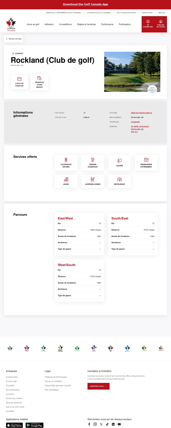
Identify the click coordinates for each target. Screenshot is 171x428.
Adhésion (49, 24)
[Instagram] (95, 424)
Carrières (10, 394)
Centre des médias (14, 398)
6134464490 (135, 122)
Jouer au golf (33, 24)
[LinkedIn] (113, 424)
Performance (107, 24)
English (161, 13)
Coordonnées (12, 377)
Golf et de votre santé (15, 406)
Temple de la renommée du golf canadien (63, 13)
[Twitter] (101, 424)
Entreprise (11, 371)
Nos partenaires (13, 389)
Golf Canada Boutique (126, 13)
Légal (48, 371)
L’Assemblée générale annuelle (58, 385)
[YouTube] (119, 424)
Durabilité (10, 411)
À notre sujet (11, 381)
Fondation (10, 385)
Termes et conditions (53, 381)
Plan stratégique (52, 389)
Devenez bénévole (14, 402)
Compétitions (65, 24)
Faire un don (147, 13)
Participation (125, 24)
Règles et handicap (86, 24)
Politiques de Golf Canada (56, 377)
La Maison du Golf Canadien (98, 13)
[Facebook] (89, 424)
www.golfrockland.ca (141, 113)
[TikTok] (107, 424)
